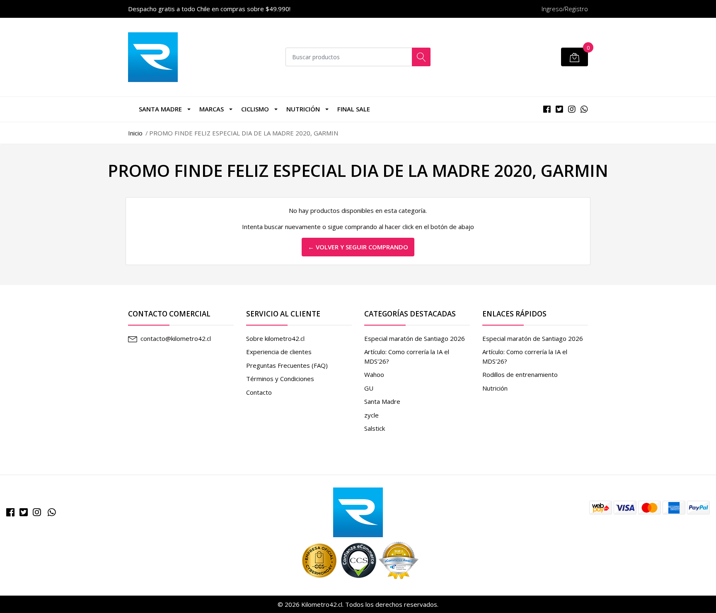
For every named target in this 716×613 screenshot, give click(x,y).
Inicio (135, 133)
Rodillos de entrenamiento (520, 374)
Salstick (374, 428)
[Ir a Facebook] (10, 512)
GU (368, 388)
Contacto (259, 392)
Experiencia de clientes (279, 352)
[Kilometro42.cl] (358, 511)
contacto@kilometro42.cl (175, 338)
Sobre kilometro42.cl (275, 338)
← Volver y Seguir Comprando (358, 247)
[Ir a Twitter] (23, 512)
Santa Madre (160, 109)
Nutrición (303, 109)
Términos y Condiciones (280, 378)
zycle (371, 415)
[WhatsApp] (52, 512)
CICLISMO (255, 109)
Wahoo (374, 374)
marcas (211, 109)
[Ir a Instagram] (37, 512)
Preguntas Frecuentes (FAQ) (287, 365)
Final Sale (353, 109)
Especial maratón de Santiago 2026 (414, 338)
